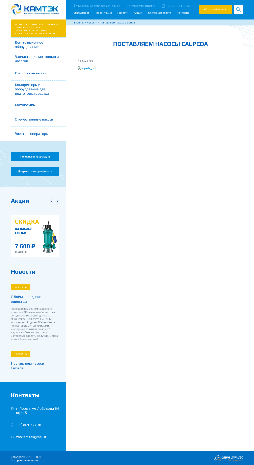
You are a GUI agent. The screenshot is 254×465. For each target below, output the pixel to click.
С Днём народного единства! (26, 299)
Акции (138, 12)
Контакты (183, 12)
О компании (81, 12)
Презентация (103, 12)
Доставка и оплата (159, 12)
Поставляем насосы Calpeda (27, 365)
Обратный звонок (215, 9)
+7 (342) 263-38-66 (178, 5)
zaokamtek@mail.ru (143, 5)
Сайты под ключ (235, 460)
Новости (122, 12)
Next (58, 200)
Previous (51, 200)
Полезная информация (35, 156)
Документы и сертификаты (35, 171)
